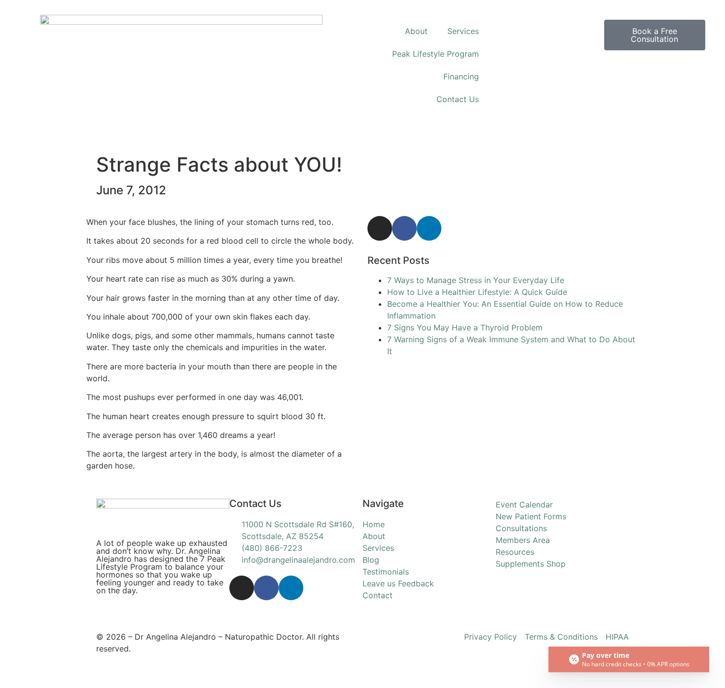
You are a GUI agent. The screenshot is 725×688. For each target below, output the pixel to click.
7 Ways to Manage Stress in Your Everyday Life (475, 280)
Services (463, 31)
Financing (461, 76)
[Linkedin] (429, 228)
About (416, 31)
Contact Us (457, 99)
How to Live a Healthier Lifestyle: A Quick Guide (477, 292)
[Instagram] (379, 228)
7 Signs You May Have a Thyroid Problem (465, 327)
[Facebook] (404, 228)
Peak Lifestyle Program (435, 54)
